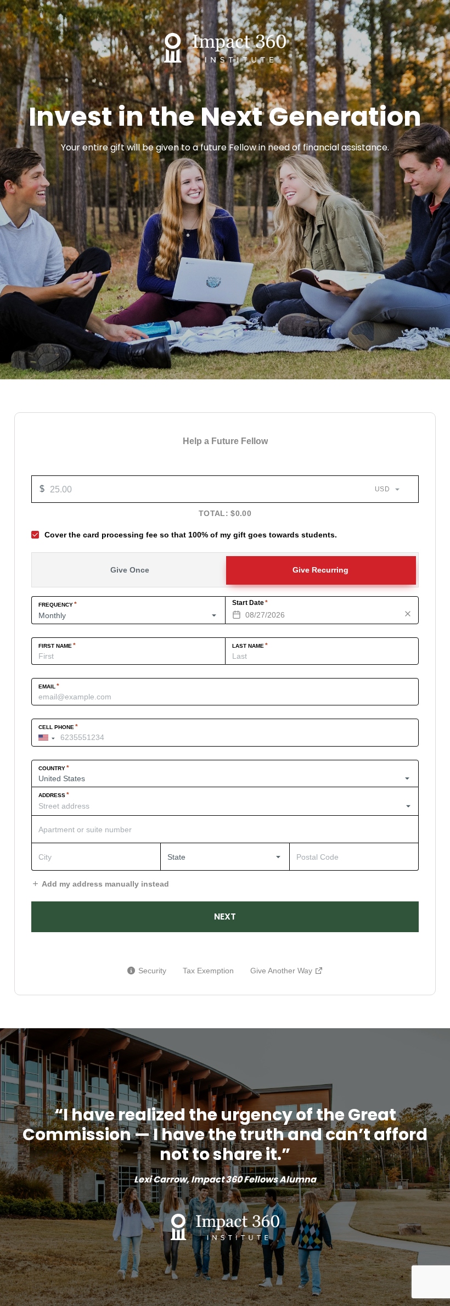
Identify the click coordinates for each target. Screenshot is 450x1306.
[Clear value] (407, 614)
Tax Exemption (208, 970)
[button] (49, 738)
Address (53, 795)
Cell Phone (58, 727)
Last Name (250, 645)
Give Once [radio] (129, 569)
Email (48, 686)
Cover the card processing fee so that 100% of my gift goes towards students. (190, 534)
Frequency (57, 604)
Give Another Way (286, 972)
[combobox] (225, 806)
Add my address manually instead (105, 883)
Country (53, 768)
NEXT (225, 916)
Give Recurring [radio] (320, 569)
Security (152, 970)
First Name (57, 645)
